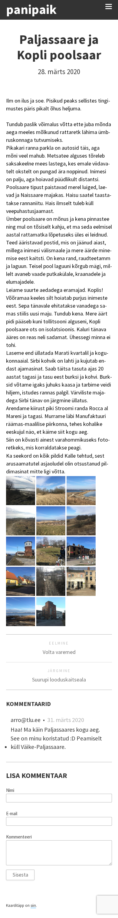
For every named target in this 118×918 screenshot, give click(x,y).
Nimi (10, 790)
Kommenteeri (19, 837)
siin (33, 905)
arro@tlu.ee (26, 720)
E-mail (11, 813)
